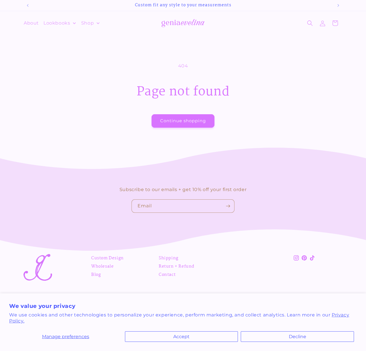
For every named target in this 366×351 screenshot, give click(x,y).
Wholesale (102, 266)
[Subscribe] (228, 206)
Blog (96, 274)
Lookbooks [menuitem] (56, 23)
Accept (181, 336)
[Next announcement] (338, 5)
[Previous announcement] (27, 5)
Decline (297, 336)
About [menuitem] (31, 23)
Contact (167, 274)
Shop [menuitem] (87, 23)
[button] (310, 23)
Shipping (168, 258)
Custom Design (107, 258)
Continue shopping (183, 120)
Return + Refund (176, 266)
